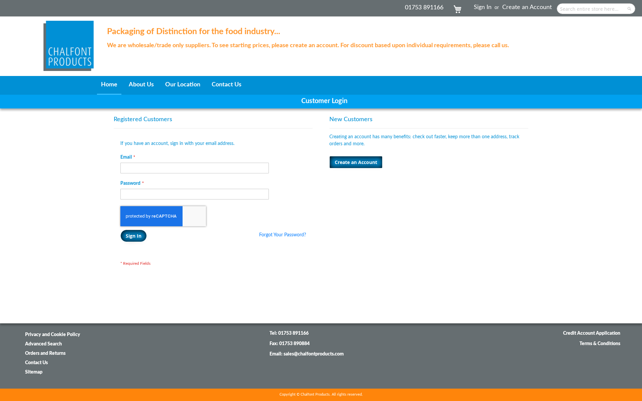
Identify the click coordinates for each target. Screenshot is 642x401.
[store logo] (68, 42)
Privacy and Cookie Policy (52, 334)
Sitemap (33, 372)
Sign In (483, 7)
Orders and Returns (45, 353)
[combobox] (596, 8)
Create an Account (527, 7)
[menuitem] (109, 85)
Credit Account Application (591, 333)
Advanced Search (43, 344)
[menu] (321, 85)
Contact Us (36, 362)
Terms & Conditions (599, 343)
